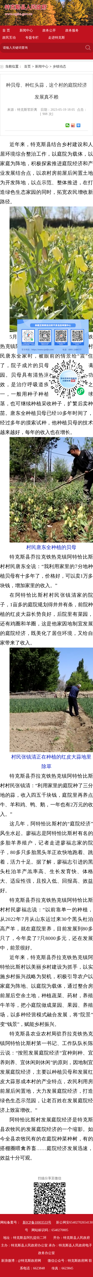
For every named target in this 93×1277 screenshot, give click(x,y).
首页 (27, 66)
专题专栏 (32, 37)
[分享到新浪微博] (73, 125)
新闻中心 (26, 30)
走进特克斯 (56, 37)
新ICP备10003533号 (37, 1222)
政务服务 (72, 30)
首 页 (6, 30)
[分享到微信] (68, 125)
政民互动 (9, 37)
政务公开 (49, 30)
